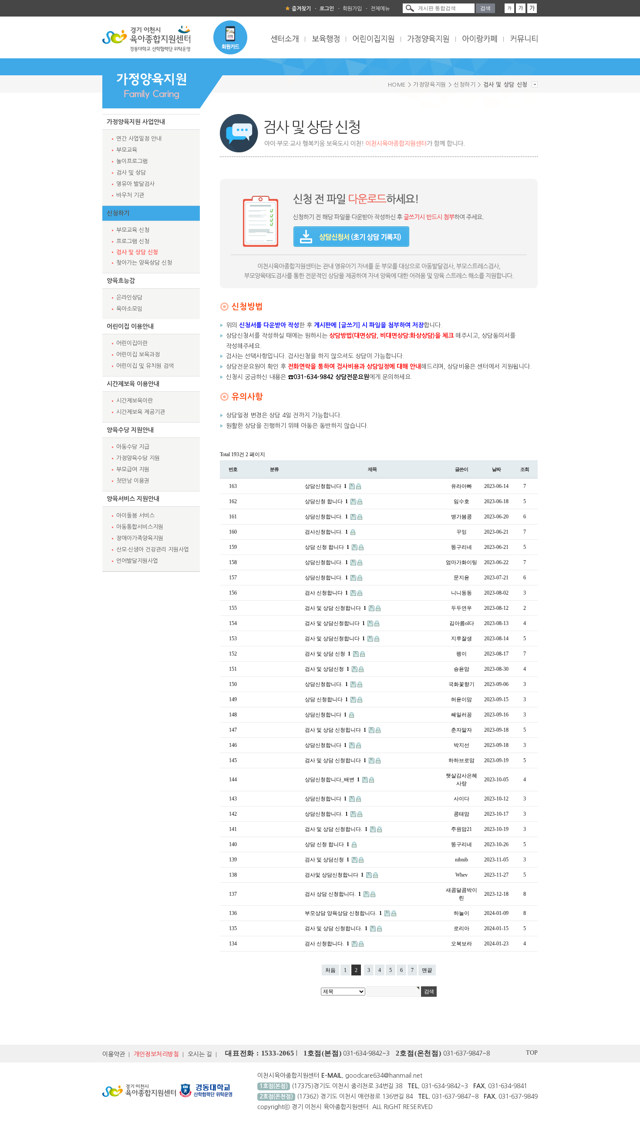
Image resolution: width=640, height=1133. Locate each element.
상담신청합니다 (326, 486)
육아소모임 (129, 309)
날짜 (496, 469)
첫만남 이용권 (132, 481)
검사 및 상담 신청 (137, 252)
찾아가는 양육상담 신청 (144, 263)
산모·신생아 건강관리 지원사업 (152, 549)
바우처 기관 (130, 195)
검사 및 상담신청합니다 (335, 623)
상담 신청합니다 (326, 699)
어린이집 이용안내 (130, 326)
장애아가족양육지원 (139, 538)
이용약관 (113, 1054)
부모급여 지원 (132, 469)
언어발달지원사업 (137, 561)
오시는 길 (200, 1054)
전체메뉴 (380, 8)
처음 (330, 970)
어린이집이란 (132, 343)
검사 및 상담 (131, 172)
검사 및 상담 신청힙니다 (335, 730)
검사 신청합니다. (327, 944)
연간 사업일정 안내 (139, 138)
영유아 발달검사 (135, 184)
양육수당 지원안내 (130, 430)
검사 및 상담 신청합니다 (335, 608)
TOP (532, 1052)
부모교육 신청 (132, 230)
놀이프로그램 (132, 161)
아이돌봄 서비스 (135, 515)
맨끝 (427, 970)
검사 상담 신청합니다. (333, 894)
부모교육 (126, 150)
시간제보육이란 (134, 400)
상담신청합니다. (326, 517)
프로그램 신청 (132, 241)
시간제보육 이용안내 (133, 384)
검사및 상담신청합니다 (334, 875)
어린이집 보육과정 (138, 354)
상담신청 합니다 (326, 501)
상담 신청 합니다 (327, 547)
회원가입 (352, 8)
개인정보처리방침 (156, 1054)
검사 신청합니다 (326, 593)
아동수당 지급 (132, 447)
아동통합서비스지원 (139, 527)
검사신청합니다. (326, 532)
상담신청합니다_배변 (332, 780)
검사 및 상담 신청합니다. (336, 829)
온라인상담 (129, 297)
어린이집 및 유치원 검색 (145, 366)
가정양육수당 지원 (138, 458)
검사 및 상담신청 (327, 669)
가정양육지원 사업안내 (136, 122)
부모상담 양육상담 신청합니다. (343, 913)
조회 (524, 469)
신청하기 (118, 213)
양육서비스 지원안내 (133, 499)
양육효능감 (121, 281)
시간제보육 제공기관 (140, 412)
